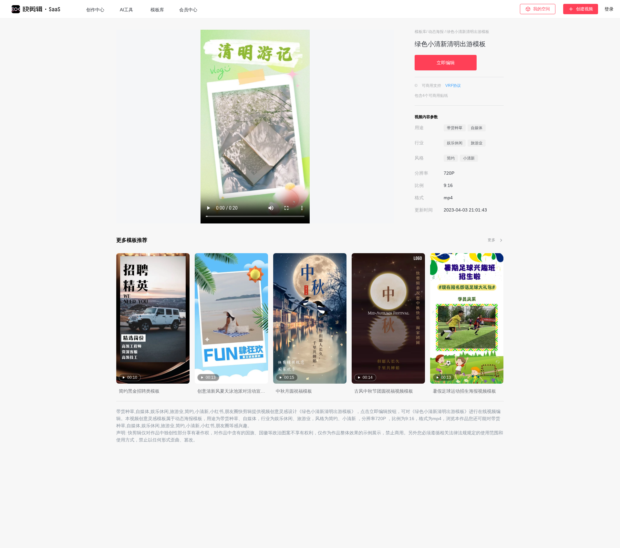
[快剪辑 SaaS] (39, 9)
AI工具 (126, 9)
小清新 (469, 158)
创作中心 (95, 9)
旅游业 (476, 143)
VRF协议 (453, 85)
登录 (609, 9)
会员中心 (188, 9)
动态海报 (436, 31)
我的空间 (541, 8)
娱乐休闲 (454, 143)
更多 (491, 240)
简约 (451, 158)
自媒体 (476, 128)
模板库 (157, 9)
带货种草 (454, 128)
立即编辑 (446, 62)
